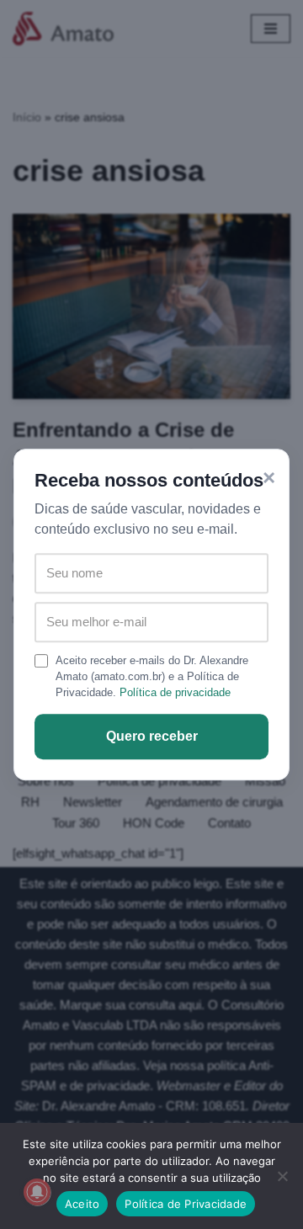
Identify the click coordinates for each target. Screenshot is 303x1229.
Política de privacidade (175, 692)
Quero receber (152, 736)
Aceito (82, 1203)
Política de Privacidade (186, 1203)
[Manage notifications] (37, 1191)
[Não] (282, 1176)
